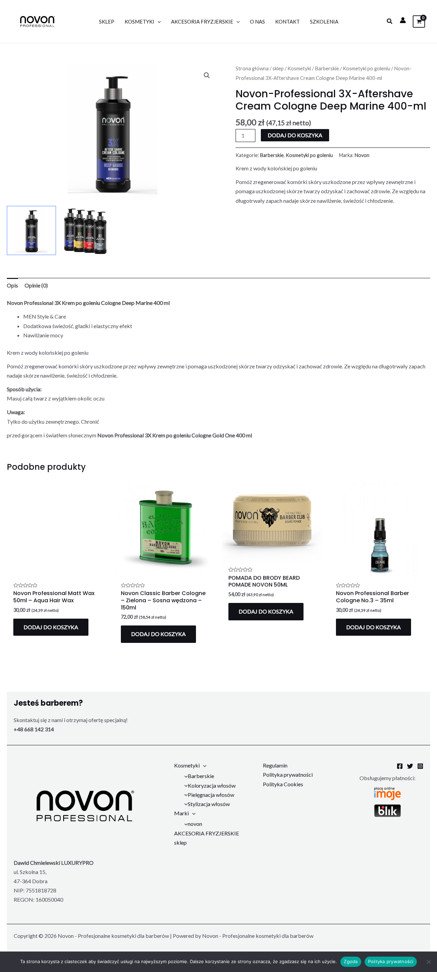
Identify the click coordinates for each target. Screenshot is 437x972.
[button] (390, 21)
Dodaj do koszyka (295, 135)
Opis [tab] (12, 285)
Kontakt (287, 21)
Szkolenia (324, 21)
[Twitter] (410, 766)
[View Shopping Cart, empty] (419, 21)
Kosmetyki (139, 21)
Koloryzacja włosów (212, 785)
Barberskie (327, 68)
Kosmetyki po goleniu (366, 68)
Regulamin (275, 765)
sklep (278, 68)
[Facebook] (400, 766)
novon (195, 823)
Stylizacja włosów (209, 804)
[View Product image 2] (85, 231)
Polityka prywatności (288, 774)
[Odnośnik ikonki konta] (403, 20)
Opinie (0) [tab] (36, 285)
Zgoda (350, 961)
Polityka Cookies (283, 784)
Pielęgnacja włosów (211, 794)
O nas (257, 21)
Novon (362, 155)
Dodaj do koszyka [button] (51, 627)
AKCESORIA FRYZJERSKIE (202, 21)
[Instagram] (420, 766)
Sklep (106, 21)
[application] (157, 21)
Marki (181, 813)
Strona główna (252, 68)
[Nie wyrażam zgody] (428, 961)
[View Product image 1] (31, 230)
